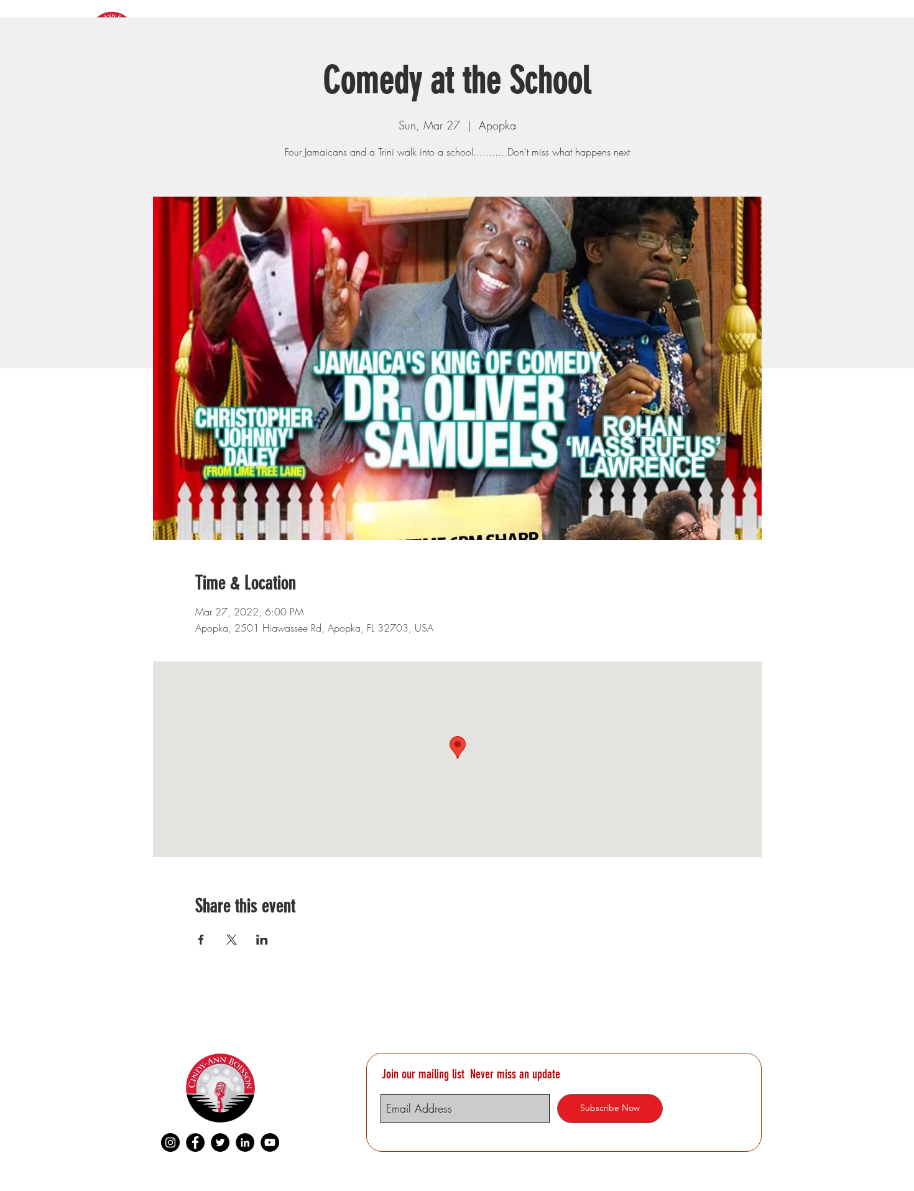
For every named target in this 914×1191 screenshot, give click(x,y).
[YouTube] (270, 1142)
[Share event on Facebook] (201, 940)
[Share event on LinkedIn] (262, 940)
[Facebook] (195, 1142)
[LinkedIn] (245, 1142)
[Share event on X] (232, 940)
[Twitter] (220, 1142)
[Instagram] (170, 1142)
